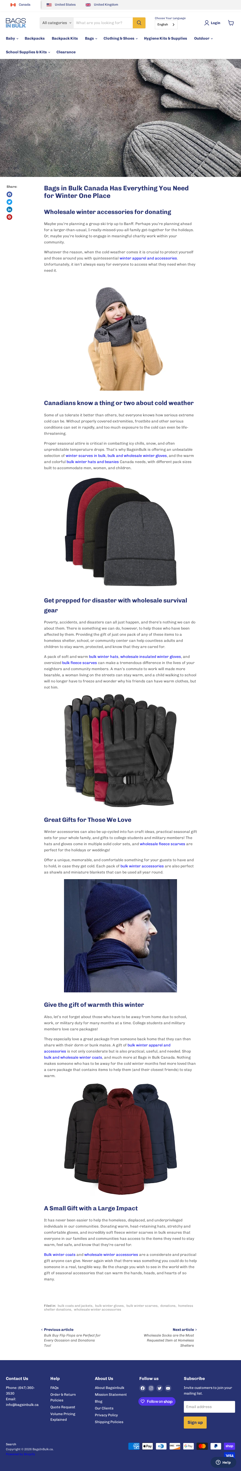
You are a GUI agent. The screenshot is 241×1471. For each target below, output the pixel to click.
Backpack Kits (65, 38)
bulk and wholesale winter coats (73, 1057)
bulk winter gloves (109, 1306)
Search (11, 1444)
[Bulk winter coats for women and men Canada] (120, 1139)
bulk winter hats (103, 656)
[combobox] (166, 24)
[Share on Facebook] (9, 194)
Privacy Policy (106, 1415)
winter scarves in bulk (86, 455)
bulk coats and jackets (75, 1306)
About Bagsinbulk (109, 1388)
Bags (90, 38)
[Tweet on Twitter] (9, 202)
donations (168, 1306)
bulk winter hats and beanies (93, 462)
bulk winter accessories (142, 866)
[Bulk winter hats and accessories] (120, 531)
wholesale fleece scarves (162, 844)
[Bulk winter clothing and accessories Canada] (120, 935)
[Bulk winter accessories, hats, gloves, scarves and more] (120, 334)
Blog (98, 1401)
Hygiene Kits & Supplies (165, 38)
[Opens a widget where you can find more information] (223, 1463)
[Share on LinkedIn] (9, 209)
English (162, 24)
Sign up (195, 1422)
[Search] (139, 22)
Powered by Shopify (20, 1454)
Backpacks (35, 38)
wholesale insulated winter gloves (150, 656)
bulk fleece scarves (79, 662)
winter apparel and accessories (148, 258)
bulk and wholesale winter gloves (137, 455)
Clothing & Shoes (119, 38)
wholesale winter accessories (111, 1254)
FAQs (54, 1388)
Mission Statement (111, 1394)
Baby (11, 38)
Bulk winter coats (60, 1254)
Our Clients (104, 1408)
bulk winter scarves (142, 1306)
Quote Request (62, 1407)
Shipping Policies (109, 1422)
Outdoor (202, 38)
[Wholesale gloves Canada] (120, 750)
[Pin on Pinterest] (9, 217)
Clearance (66, 52)
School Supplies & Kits (27, 52)
